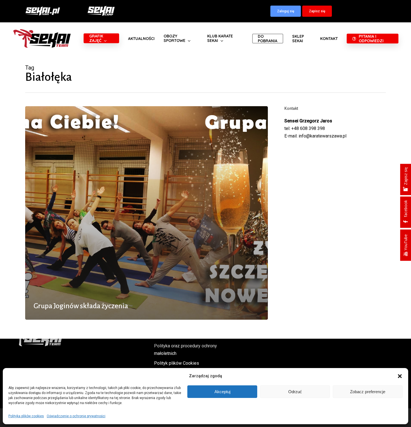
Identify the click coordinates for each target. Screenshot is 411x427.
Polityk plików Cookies (176, 363)
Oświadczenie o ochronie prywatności (76, 416)
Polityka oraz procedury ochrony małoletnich (185, 349)
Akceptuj (222, 391)
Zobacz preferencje (367, 391)
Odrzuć (295, 391)
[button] (400, 376)
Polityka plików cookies (26, 416)
